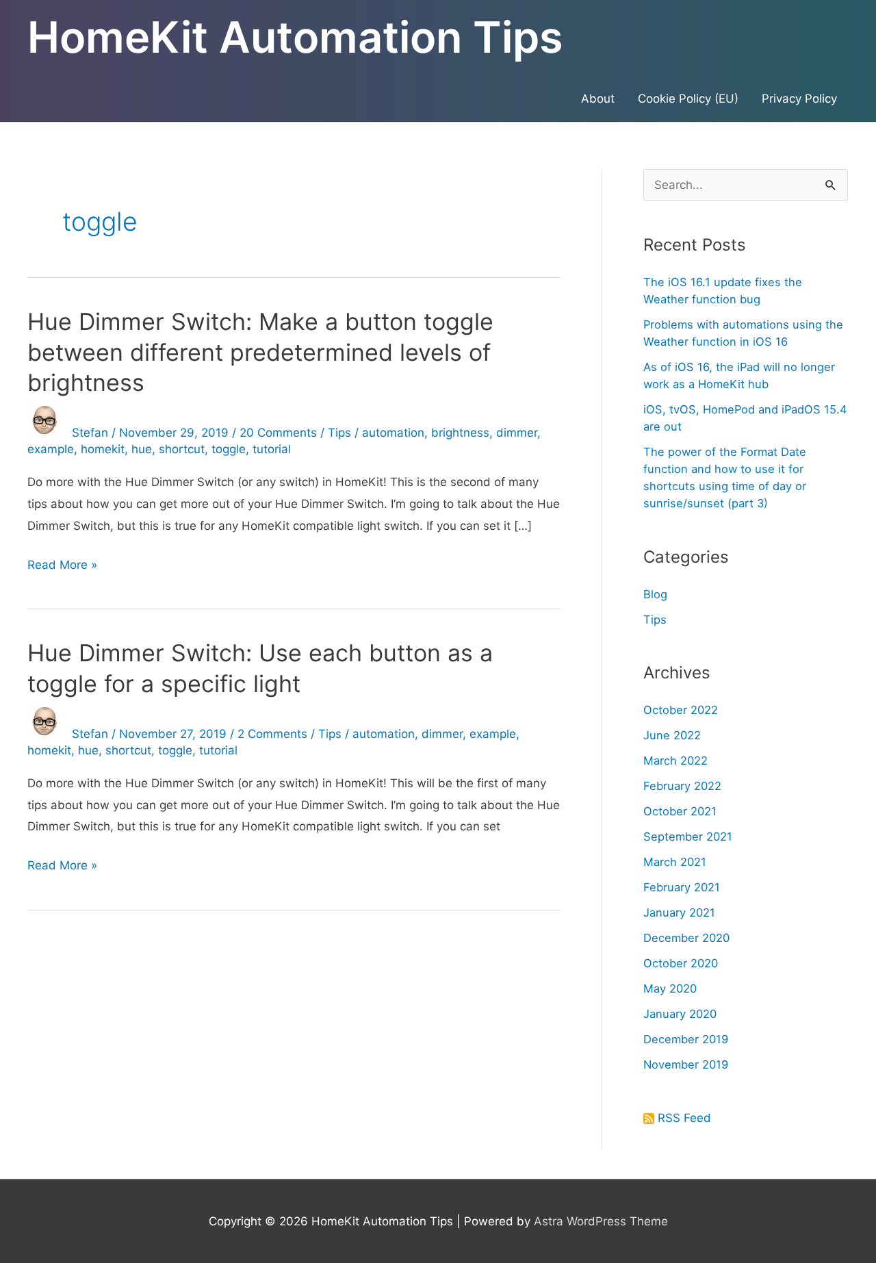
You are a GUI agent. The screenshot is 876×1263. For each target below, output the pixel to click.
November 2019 (685, 1064)
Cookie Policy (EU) (688, 98)
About (598, 98)
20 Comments (278, 432)
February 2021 (681, 887)
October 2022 (680, 710)
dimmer (516, 432)
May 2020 (670, 988)
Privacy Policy (799, 98)
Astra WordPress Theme (601, 1221)
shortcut (182, 449)
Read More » (62, 566)
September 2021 (687, 836)
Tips (339, 432)
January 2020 (680, 1014)
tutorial (272, 449)
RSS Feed (684, 1118)
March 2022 (675, 760)
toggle (228, 449)
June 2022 (672, 735)
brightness (460, 432)
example (50, 449)
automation (393, 432)
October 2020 (680, 963)
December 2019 (685, 1039)
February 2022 (682, 786)
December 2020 (686, 938)
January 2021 (679, 912)
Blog (655, 594)
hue (141, 449)
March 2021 (674, 862)
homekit (103, 449)
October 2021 (680, 811)
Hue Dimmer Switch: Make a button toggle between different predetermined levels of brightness (260, 351)
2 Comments (272, 734)
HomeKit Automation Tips (295, 37)
